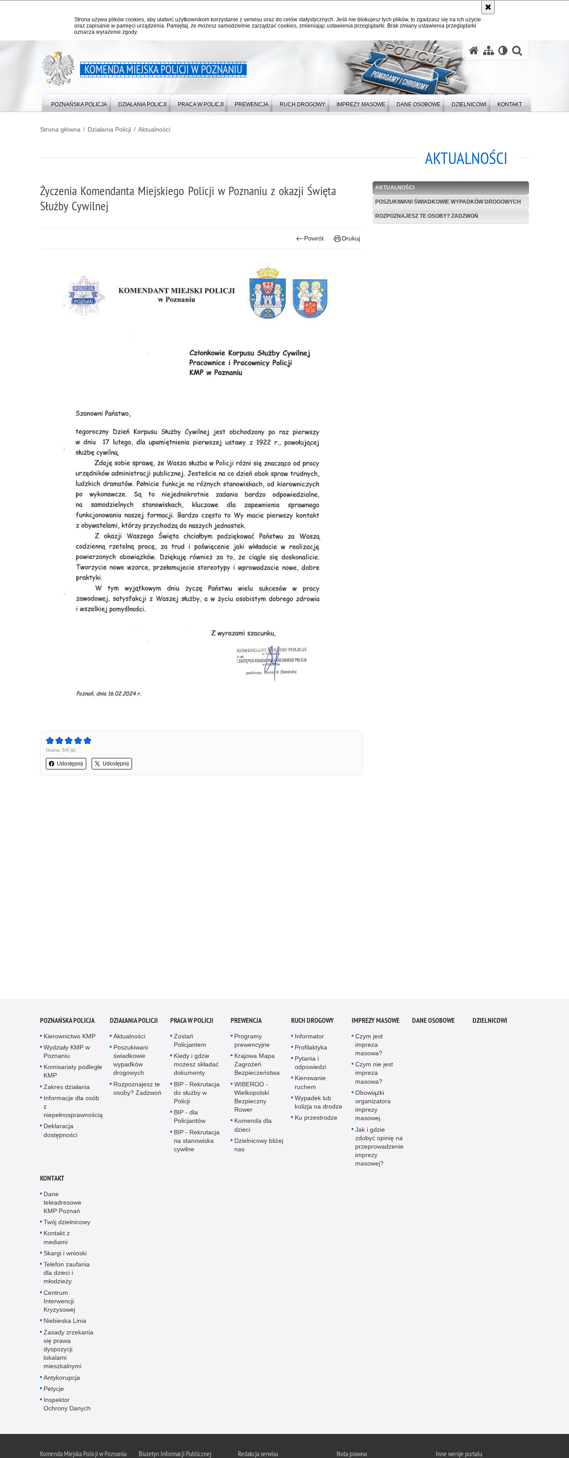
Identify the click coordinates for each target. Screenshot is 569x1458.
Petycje (54, 1390)
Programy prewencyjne (252, 1041)
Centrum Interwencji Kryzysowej (59, 1302)
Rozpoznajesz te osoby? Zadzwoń (426, 216)
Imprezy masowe (376, 1021)
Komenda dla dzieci (253, 1126)
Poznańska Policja (67, 1021)
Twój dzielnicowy (67, 1223)
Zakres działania (67, 1088)
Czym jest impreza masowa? (369, 1046)
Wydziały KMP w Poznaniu (67, 1053)
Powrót (314, 238)
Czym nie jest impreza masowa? (374, 1074)
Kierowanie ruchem (310, 1084)
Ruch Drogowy (312, 1021)
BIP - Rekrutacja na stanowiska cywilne (197, 1142)
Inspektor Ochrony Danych (67, 1405)
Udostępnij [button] (70, 764)
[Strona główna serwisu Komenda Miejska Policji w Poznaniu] (474, 50)
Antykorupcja (62, 1378)
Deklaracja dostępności (60, 1132)
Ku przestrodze (316, 1119)
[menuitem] (79, 102)
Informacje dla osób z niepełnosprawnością (73, 1108)
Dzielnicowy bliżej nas (258, 1146)
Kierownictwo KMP (70, 1037)
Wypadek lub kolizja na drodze (318, 1103)
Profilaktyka (311, 1048)
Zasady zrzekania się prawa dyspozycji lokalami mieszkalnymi (68, 1350)
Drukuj (351, 238)
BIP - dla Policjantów (189, 1118)
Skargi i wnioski (65, 1254)
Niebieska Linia (65, 1322)
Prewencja (246, 1021)
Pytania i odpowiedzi (310, 1064)
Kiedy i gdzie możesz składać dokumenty (196, 1065)
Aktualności (154, 129)
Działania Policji (109, 129)
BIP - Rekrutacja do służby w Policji (197, 1094)
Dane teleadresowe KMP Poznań (62, 1204)
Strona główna (60, 129)
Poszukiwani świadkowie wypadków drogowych (448, 202)
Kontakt (52, 1179)
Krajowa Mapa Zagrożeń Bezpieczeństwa (257, 1065)
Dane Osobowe (433, 1021)
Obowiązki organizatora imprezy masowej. (373, 1106)
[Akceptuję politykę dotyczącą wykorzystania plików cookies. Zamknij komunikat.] (488, 7)
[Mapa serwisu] (488, 50)
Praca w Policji (191, 1021)
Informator (309, 1037)
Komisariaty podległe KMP (73, 1073)
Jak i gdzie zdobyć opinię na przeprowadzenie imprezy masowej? (379, 1148)
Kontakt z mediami (57, 1239)
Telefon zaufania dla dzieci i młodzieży (67, 1274)
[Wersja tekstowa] (503, 50)
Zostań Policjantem (190, 1041)
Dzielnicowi (490, 1021)
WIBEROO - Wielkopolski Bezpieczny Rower (251, 1098)
